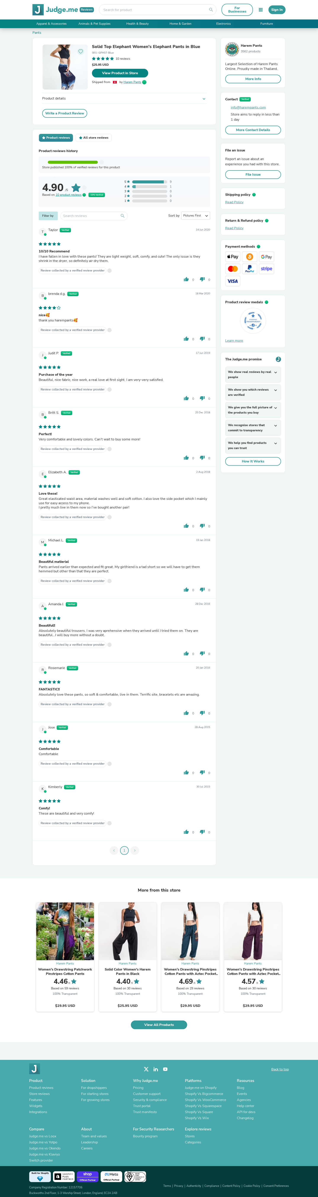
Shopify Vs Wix (197, 1118)
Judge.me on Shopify (201, 1088)
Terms (167, 1186)
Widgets (35, 1106)
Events (242, 1094)
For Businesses (237, 10)
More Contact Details (253, 130)
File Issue (253, 174)
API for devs (246, 1112)
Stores (190, 1136)
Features (35, 1100)
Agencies (244, 1100)
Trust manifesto (145, 1112)
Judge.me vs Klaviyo (44, 1154)
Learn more (234, 340)
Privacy (178, 1186)
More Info (253, 79)
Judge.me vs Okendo (45, 1148)
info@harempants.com (248, 107)
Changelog (245, 1118)
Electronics (223, 24)
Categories (193, 1142)
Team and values (94, 1136)
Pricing (138, 1088)
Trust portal (142, 1106)
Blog (240, 1088)
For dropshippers (94, 1088)
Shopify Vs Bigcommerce (204, 1094)
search (211, 9)
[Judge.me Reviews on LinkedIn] (155, 1069)
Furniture (266, 24)
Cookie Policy (252, 1186)
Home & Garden (180, 24)
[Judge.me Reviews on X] (146, 1069)
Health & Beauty (137, 24)
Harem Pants (132, 82)
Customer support (147, 1094)
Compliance (211, 1186)
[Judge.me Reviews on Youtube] (165, 1069)
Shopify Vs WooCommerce (205, 1100)
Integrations (38, 1112)
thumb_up (186, 279)
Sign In (277, 9)
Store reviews (39, 1094)
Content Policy (231, 1186)
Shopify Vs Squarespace (203, 1106)
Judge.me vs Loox (42, 1136)
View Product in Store (120, 73)
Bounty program (145, 1136)
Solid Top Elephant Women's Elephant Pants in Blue (146, 47)
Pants (36, 32)
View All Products (159, 1024)
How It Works (253, 461)
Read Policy (234, 202)
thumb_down (202, 279)
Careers (87, 1148)
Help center (245, 1106)
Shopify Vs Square (199, 1112)
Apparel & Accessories (51, 24)
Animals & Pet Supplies (95, 24)
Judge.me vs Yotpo (43, 1142)
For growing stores (95, 1100)
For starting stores (95, 1094)
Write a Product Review (64, 113)
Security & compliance (150, 1100)
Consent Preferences (276, 1186)
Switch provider (41, 1160)
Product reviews (41, 1088)
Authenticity (193, 1186)
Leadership (89, 1142)
